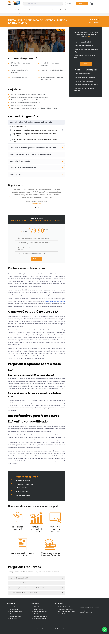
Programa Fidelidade (40, 618)
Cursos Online (14, 607)
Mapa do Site (62, 614)
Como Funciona (43, 9)
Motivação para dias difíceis (66, 611)
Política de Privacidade (65, 607)
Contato (67, 9)
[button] (10, 197)
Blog (61, 9)
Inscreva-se (50, 461)
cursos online (40, 461)
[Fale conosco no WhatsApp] (104, 629)
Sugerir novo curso (15, 616)
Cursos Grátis (14, 609)
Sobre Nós (37, 607)
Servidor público (30, 9)
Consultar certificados (40, 616)
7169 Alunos (94, 22)
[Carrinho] (91, 3)
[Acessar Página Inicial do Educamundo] (14, 3)
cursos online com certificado (55, 301)
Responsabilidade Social (65, 609)
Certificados (53, 9)
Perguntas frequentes (40, 611)
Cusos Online (18, 9)
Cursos (13, 14)
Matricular (36, 259)
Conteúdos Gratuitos (16, 611)
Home (10, 9)
